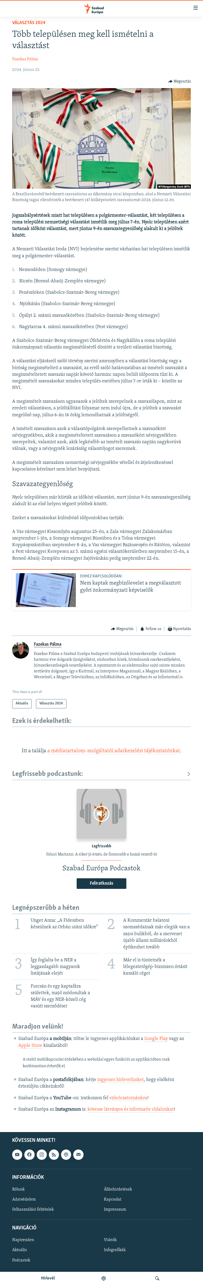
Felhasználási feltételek (33, 1209)
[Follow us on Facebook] (29, 1155)
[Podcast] (66, 1155)
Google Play (156, 1039)
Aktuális (19, 1250)
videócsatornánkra (128, 1098)
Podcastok (21, 1260)
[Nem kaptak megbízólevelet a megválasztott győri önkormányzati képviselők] (46, 590)
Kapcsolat (112, 1199)
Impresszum (115, 1209)
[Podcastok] (104, 1278)
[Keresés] (157, 1278)
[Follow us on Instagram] (42, 1155)
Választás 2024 (28, 23)
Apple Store (30, 1045)
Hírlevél (48, 1278)
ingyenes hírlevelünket (120, 1080)
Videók (110, 1240)
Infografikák (115, 1250)
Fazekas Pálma (25, 59)
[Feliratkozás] (78, 1155)
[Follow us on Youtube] (17, 1155)
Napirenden (23, 1240)
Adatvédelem (24, 1199)
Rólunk (18, 1189)
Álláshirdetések (118, 1189)
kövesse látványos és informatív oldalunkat (130, 1109)
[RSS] (54, 1155)
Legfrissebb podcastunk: (47, 774)
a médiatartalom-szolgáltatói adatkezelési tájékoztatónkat (113, 751)
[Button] (179, 81)
